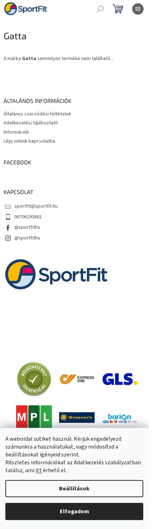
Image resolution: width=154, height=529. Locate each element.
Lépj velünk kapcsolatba (29, 141)
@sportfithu (27, 227)
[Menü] (138, 9)
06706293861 (28, 217)
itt (38, 470)
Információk (16, 132)
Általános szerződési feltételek (37, 114)
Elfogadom (74, 511)
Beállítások (74, 489)
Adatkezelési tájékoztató (31, 123)
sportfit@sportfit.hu (36, 206)
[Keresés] (100, 9)
